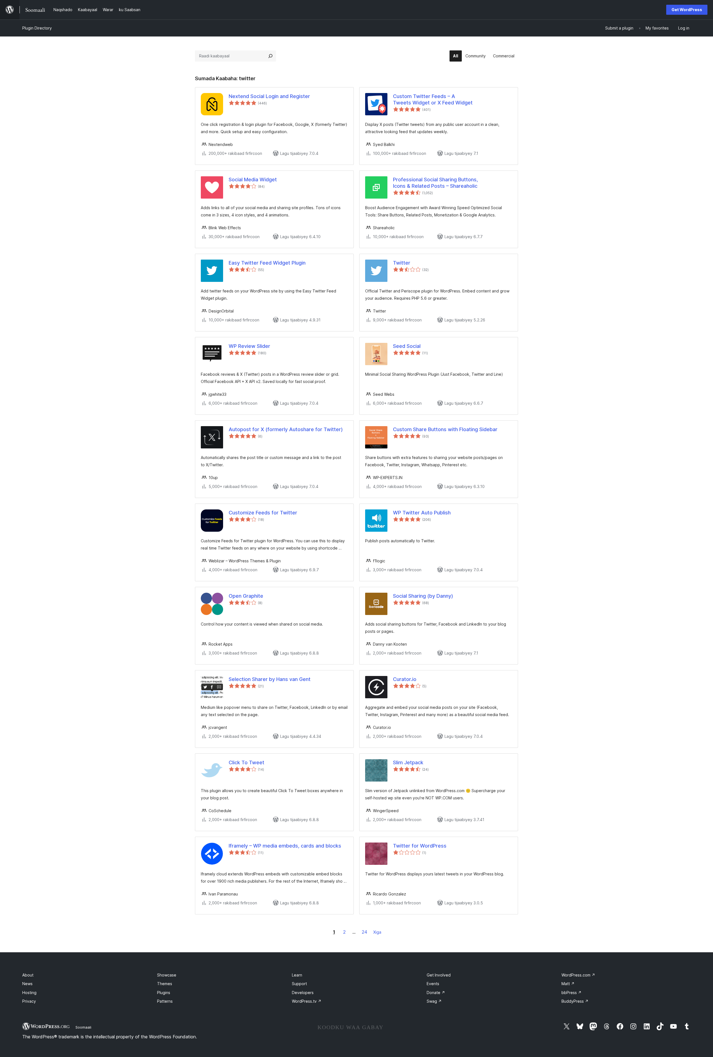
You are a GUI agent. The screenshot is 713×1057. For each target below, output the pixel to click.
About (27, 975)
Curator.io (404, 679)
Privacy (29, 1001)
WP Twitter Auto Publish (422, 513)
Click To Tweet (246, 762)
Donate (436, 992)
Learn (297, 975)
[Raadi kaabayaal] (270, 56)
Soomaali (83, 1027)
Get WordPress (687, 9)
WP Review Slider (249, 346)
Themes (164, 983)
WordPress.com (578, 975)
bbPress (571, 992)
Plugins (163, 992)
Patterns (165, 1001)
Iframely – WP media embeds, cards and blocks (285, 846)
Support (299, 983)
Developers (303, 992)
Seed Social (407, 346)
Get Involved (439, 975)
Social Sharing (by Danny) (423, 596)
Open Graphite (246, 596)
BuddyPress (575, 1001)
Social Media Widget (253, 179)
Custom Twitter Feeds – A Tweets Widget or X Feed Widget (433, 99)
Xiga (377, 932)
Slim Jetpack (408, 762)
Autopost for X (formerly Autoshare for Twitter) (286, 429)
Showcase (166, 975)
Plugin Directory (37, 28)
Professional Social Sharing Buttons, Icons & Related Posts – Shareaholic (435, 183)
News (27, 983)
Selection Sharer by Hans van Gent (270, 679)
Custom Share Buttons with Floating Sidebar (445, 429)
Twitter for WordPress (419, 846)
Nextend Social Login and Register (269, 96)
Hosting (29, 992)
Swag (434, 1001)
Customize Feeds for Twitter (263, 513)
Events (433, 983)
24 (364, 932)
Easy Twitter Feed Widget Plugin (267, 263)
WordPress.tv (306, 1001)
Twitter (401, 263)
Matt (568, 983)
